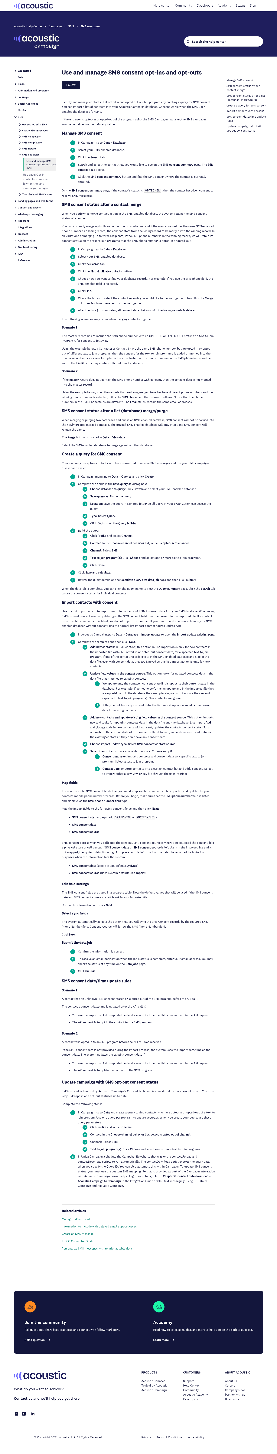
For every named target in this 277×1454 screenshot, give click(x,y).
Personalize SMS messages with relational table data (97, 1248)
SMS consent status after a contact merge (243, 88)
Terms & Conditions (169, 1437)
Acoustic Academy (195, 1395)
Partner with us (235, 1395)
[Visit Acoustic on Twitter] (16, 1414)
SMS (71, 26)
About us (231, 1381)
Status (240, 5)
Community (183, 5)
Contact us (23, 1398)
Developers (205, 5)
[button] (35, 70)
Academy (224, 5)
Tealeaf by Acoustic (154, 1385)
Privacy (146, 1437)
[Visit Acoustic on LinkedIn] (33, 1416)
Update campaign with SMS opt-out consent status (243, 128)
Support (188, 1381)
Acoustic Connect (153, 1381)
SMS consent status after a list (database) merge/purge (245, 98)
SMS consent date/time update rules (246, 119)
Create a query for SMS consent (246, 105)
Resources (232, 1399)
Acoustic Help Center (28, 26)
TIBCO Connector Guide (77, 1241)
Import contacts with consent (245, 111)
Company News (235, 1390)
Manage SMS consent (76, 1219)
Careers (230, 1385)
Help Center (191, 1385)
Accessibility (196, 1437)
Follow (71, 85)
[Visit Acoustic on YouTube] (24, 1416)
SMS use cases (90, 26)
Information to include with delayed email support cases (99, 1226)
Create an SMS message (77, 1234)
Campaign (55, 26)
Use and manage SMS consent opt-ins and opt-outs (41, 164)
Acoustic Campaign (154, 1390)
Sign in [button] (254, 5)
